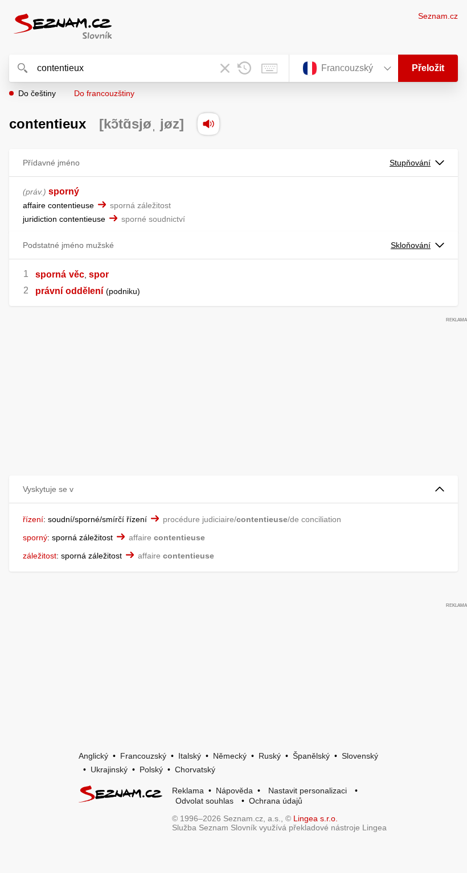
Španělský (311, 755)
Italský (189, 755)
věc (76, 274)
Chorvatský (195, 769)
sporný (63, 191)
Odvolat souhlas (204, 800)
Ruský (270, 755)
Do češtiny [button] (37, 93)
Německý (230, 755)
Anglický (93, 755)
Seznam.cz (438, 15)
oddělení (84, 291)
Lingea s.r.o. (315, 818)
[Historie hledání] (244, 68)
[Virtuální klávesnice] (269, 68)
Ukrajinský (109, 769)
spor (99, 274)
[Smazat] (225, 68)
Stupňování (410, 162)
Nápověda (234, 790)
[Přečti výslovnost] (208, 124)
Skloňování (411, 245)
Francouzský (143, 755)
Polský (151, 769)
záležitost (39, 555)
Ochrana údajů (275, 800)
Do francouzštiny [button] (104, 93)
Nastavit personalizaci (307, 790)
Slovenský (360, 755)
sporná (50, 274)
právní (49, 291)
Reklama (188, 790)
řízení (33, 519)
